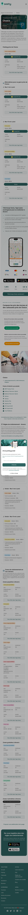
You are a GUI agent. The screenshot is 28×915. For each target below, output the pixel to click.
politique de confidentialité (14, 470)
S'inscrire (14, 464)
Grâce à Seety (14, 473)
